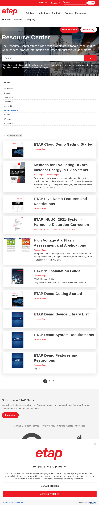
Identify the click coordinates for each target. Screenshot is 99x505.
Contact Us (19, 426)
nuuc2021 (38, 229)
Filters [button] (7, 82)
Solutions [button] (30, 13)
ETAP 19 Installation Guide (57, 271)
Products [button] (56, 13)
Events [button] (68, 13)
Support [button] (6, 19)
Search (91, 3)
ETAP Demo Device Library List (61, 314)
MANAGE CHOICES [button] (50, 485)
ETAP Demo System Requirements (64, 335)
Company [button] (30, 19)
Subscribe (10, 415)
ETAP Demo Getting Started (58, 294)
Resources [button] (80, 13)
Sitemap (61, 426)
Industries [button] (43, 13)
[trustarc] (91, 502)
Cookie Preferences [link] (75, 426)
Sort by (5, 135)
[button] (94, 444)
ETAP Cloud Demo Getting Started (63, 144)
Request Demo (69, 30)
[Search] (90, 58)
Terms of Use (33, 426)
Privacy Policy (8, 502)
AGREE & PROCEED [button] (49, 493)
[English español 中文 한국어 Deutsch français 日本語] (56, 2)
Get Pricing (88, 29)
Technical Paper (40, 149)
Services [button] (17, 19)
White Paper (39, 175)
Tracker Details (19, 502)
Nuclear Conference (52, 229)
